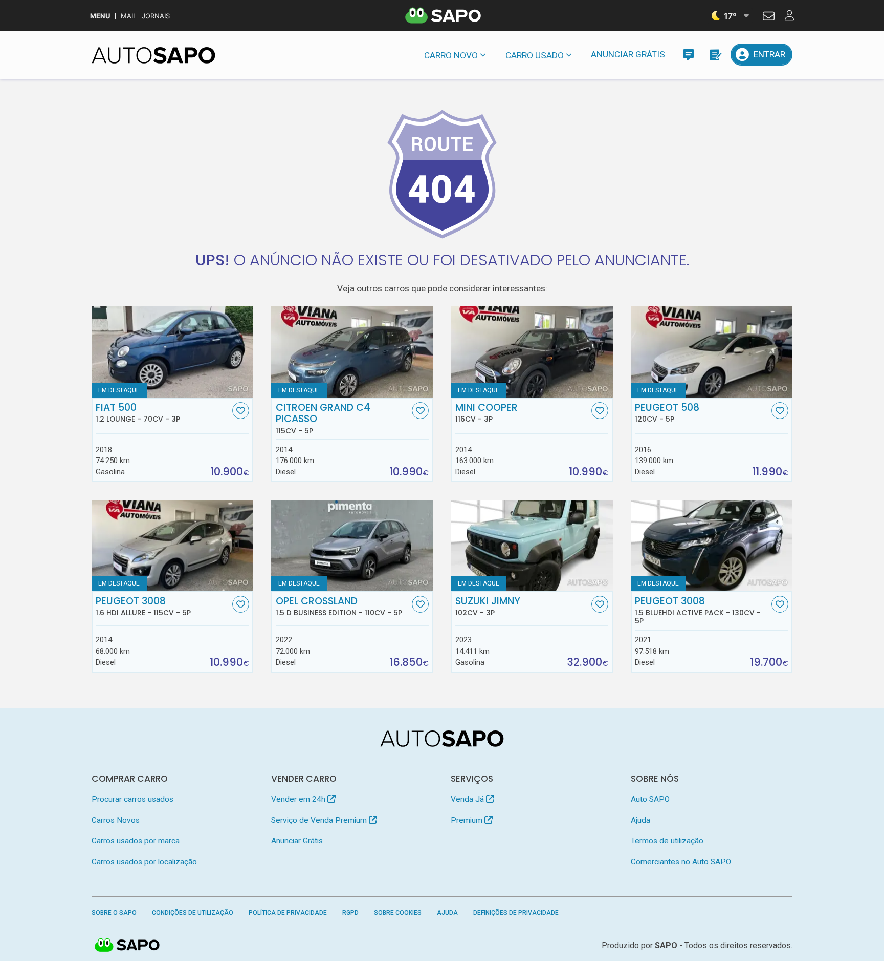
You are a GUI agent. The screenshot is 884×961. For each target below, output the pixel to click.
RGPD (350, 912)
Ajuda (640, 820)
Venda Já (468, 799)
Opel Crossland (339, 606)
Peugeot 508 (667, 413)
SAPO (127, 945)
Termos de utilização (667, 840)
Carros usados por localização (144, 861)
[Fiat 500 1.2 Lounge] (173, 352)
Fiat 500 (138, 413)
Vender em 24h (299, 799)
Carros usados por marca (136, 840)
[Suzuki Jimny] (532, 545)
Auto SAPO (650, 799)
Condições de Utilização (192, 912)
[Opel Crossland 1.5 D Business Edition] (352, 545)
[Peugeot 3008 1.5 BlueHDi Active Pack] (712, 545)
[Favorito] (240, 410)
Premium (467, 820)
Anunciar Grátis (628, 54)
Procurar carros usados (132, 799)
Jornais (156, 16)
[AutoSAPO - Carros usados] (153, 55)
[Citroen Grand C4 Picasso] (352, 352)
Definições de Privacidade (516, 912)
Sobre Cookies (398, 912)
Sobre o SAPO (114, 912)
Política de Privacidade (288, 912)
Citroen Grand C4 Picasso (323, 418)
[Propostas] (715, 55)
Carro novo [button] (451, 55)
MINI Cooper (486, 413)
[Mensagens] (688, 55)
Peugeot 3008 (143, 606)
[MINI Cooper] (532, 352)
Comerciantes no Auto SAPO (681, 861)
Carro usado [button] (534, 55)
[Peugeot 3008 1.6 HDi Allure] (173, 545)
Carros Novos (116, 820)
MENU (100, 16)
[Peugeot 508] (712, 352)
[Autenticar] (769, 17)
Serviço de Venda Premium (320, 820)
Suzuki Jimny (487, 606)
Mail (129, 16)
